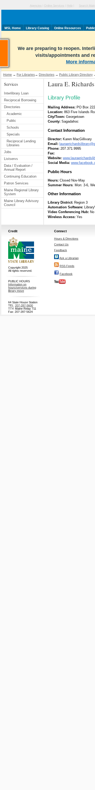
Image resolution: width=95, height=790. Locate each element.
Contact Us (61, 244)
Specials (13, 134)
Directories (46, 75)
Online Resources (67, 28)
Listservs (11, 159)
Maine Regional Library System (21, 192)
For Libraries (26, 75)
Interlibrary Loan (16, 93)
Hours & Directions (66, 238)
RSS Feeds (67, 266)
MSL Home (12, 28)
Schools (13, 127)
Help (70, 5)
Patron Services (16, 183)
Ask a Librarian (69, 258)
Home (7, 75)
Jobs (7, 152)
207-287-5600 (24, 305)
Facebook (66, 273)
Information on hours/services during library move (22, 287)
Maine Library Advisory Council (21, 203)
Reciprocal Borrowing (20, 100)
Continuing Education (20, 176)
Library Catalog (37, 28)
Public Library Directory (76, 75)
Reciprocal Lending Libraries (21, 143)
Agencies (36, 5)
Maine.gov (14, 5)
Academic (14, 114)
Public (11, 121)
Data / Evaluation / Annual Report (18, 168)
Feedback (60, 250)
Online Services (54, 5)
